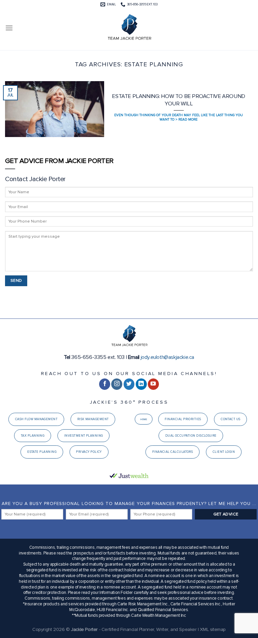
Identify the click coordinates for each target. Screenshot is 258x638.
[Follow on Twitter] (129, 384)
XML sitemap (213, 629)
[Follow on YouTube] (153, 384)
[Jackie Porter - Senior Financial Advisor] (129, 28)
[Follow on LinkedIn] (141, 384)
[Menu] (9, 28)
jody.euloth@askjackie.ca (167, 357)
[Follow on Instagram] (116, 384)
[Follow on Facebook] (104, 384)
